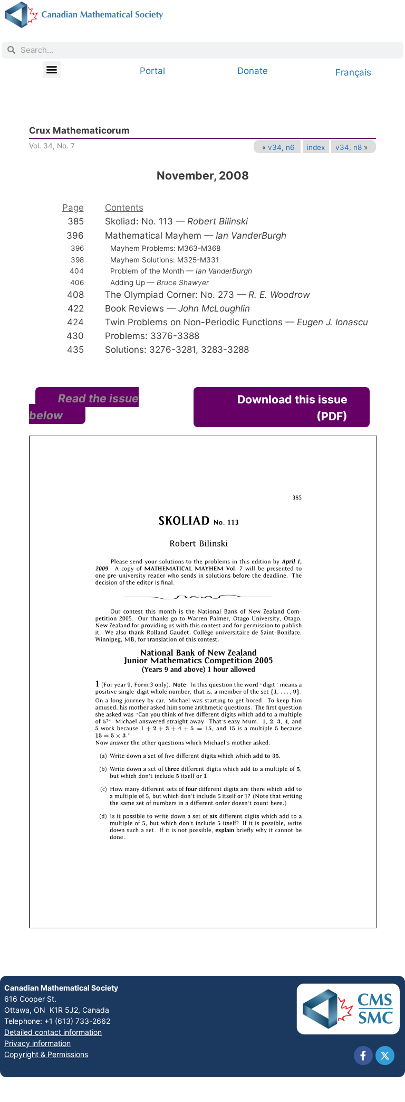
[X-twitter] (384, 1055)
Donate (252, 70)
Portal (152, 70)
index (316, 147)
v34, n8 (348, 147)
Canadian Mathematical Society (61, 987)
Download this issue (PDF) (292, 407)
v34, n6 (281, 147)
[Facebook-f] (363, 1055)
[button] (52, 69)
